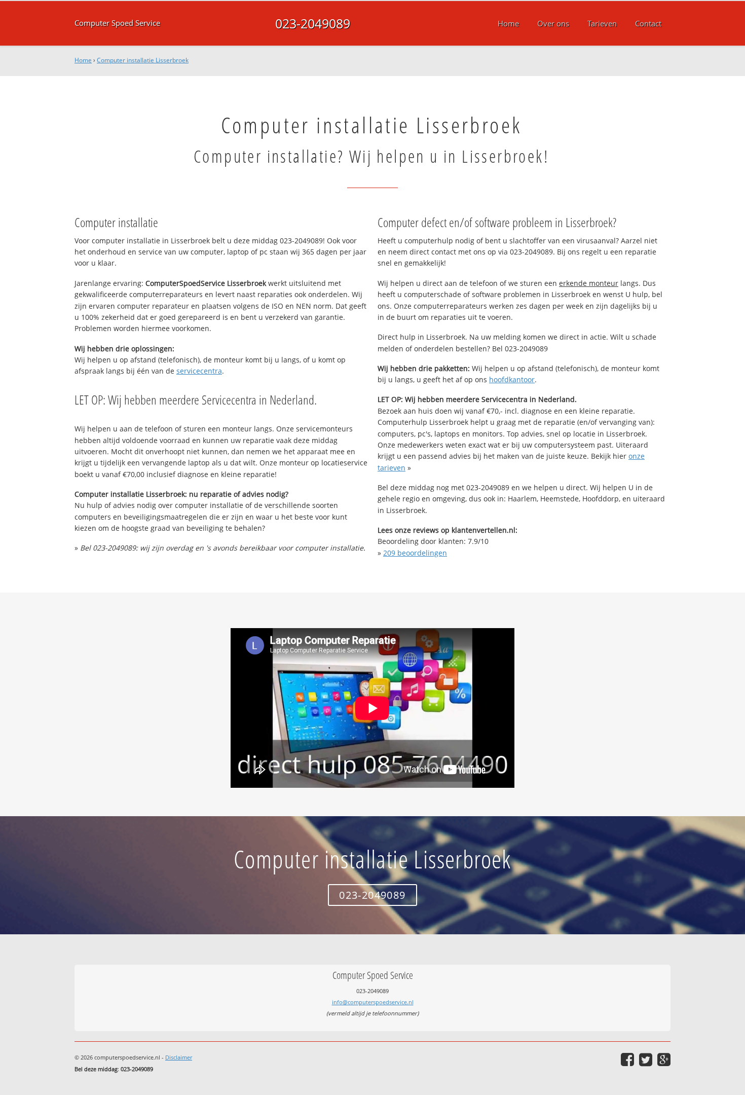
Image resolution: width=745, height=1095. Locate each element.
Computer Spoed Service (117, 23)
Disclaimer (178, 1057)
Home (83, 60)
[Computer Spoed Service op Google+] (663, 1059)
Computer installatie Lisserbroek (143, 60)
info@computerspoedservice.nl (373, 1002)
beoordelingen (415, 553)
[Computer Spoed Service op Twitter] (645, 1059)
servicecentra (199, 371)
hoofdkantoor (512, 379)
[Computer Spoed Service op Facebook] (627, 1059)
